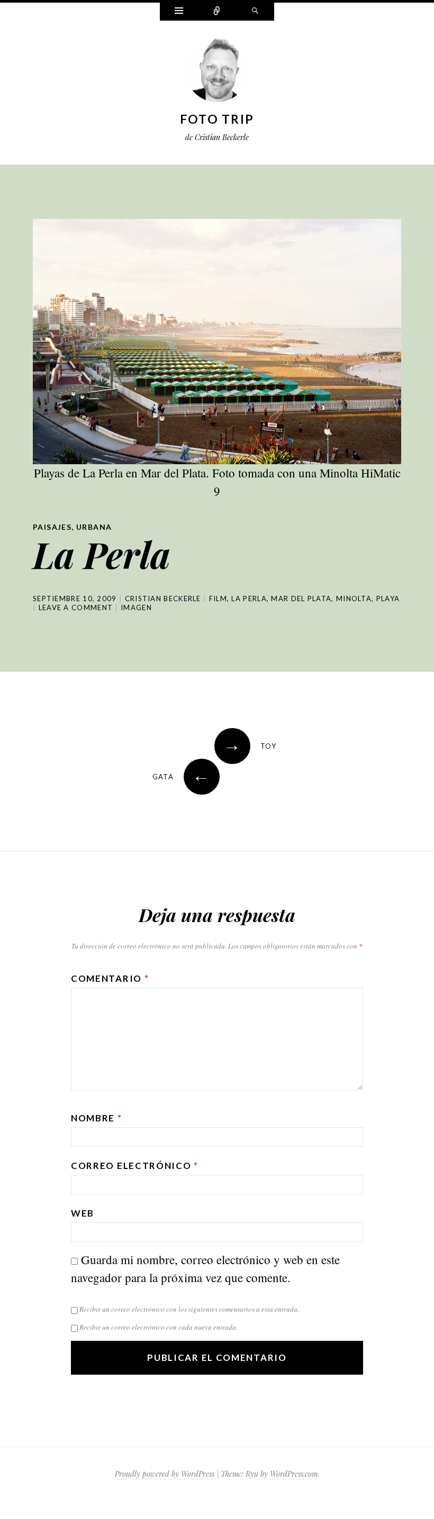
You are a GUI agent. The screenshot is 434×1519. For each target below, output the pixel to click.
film (218, 598)
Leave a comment (76, 607)
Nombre (96, 1118)
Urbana (94, 526)
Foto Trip (217, 119)
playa (388, 598)
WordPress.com (294, 1474)
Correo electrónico (134, 1165)
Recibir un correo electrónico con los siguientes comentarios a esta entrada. (189, 1309)
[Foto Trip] (217, 72)
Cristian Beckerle (163, 598)
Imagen (136, 607)
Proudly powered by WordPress (164, 1474)
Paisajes (52, 526)
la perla (248, 598)
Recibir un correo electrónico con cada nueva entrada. (158, 1327)
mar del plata (301, 598)
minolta (354, 598)
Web (82, 1213)
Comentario (110, 978)
